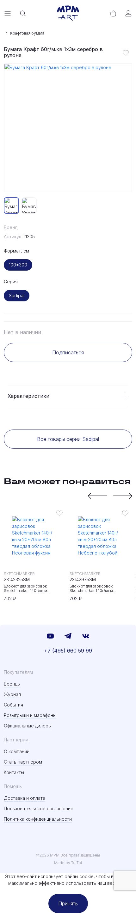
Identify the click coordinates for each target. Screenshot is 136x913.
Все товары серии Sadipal (68, 439)
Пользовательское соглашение (38, 808)
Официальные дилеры (28, 725)
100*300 (18, 264)
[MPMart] (68, 13)
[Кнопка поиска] (22, 13)
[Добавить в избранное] (126, 52)
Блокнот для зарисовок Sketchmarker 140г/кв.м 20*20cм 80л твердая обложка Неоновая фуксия (33, 588)
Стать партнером (23, 762)
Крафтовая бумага (27, 33)
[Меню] (7, 13)
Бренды (12, 683)
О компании (16, 751)
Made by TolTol (68, 862)
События (13, 704)
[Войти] (128, 13)
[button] (97, 495)
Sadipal (16, 295)
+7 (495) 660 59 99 (68, 650)
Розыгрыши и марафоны (30, 715)
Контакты (14, 772)
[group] (68, 128)
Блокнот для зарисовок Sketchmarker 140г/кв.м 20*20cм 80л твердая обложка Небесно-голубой (98, 588)
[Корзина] (113, 13)
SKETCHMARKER (19, 573)
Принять (68, 903)
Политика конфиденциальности (38, 819)
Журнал (12, 694)
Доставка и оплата (24, 798)
